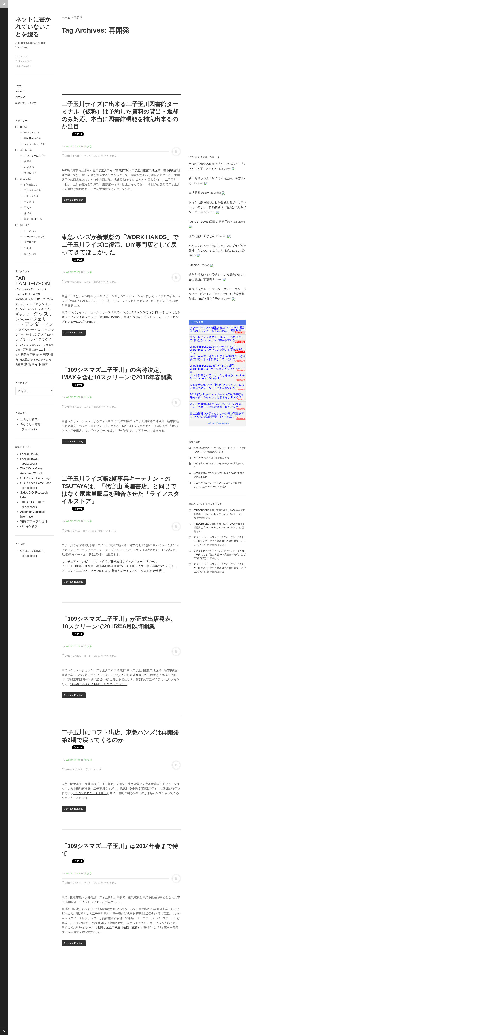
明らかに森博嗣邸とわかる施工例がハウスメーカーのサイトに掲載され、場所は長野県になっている (217, 207)
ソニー (19, 334)
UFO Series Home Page (35, 478)
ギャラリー (24, 314)
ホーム (66, 17)
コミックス (30, 196)
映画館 (39, 355)
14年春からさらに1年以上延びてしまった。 (98, 684)
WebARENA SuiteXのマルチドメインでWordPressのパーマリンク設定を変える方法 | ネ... (217, 348)
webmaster (73, 146)
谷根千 (19, 364)
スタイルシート (26, 329)
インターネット (32, 144)
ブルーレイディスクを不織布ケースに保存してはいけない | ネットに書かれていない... (217, 339)
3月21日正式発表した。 (134, 675)
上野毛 (35, 350)
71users (240, 332)
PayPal (19, 294)
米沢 (43, 359)
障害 (45, 364)
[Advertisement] (121, 64)
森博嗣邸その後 (199, 192)
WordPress (30, 138)
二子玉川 (46, 349)
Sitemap (20, 97)
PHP (27, 294)
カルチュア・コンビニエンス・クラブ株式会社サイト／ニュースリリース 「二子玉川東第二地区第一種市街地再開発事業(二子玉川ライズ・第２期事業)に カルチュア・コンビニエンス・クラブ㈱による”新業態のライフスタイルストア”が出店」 (119, 566)
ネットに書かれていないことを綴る (33, 26)
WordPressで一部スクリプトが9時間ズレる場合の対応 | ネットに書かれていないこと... (217, 358)
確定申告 (35, 359)
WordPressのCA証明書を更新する (211, 457)
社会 (26, 248)
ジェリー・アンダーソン (34, 321)
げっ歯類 (29, 184)
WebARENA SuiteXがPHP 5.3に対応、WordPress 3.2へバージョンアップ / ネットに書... (217, 367)
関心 (22, 225)
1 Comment (95, 769)
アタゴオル (30, 190)
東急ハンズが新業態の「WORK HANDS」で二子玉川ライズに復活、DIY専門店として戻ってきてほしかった (120, 244)
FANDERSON (32, 283)
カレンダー (21, 309)
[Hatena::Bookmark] (218, 423)
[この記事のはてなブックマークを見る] (233, 168)
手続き (27, 173)
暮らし (23, 150)
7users (240, 389)
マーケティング (32, 236)
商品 (26, 167)
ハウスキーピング (33, 155)
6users (240, 408)
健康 (26, 161)
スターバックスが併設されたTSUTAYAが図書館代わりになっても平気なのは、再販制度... (217, 329)
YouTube (48, 299)
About (19, 91)
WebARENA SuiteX (29, 299)
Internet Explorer (31, 289)
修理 (17, 354)
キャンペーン (34, 309)
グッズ (41, 313)
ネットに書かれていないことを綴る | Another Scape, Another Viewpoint (217, 377)
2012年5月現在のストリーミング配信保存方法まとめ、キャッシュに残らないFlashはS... (217, 396)
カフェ (48, 304)
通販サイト (33, 364)
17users (240, 351)
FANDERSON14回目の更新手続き (211, 221)
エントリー (199, 322)
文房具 (27, 242)
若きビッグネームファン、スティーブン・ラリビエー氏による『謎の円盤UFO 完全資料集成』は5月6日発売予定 (217, 293)
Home (18, 85)
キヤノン (46, 309)
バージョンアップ (35, 334)
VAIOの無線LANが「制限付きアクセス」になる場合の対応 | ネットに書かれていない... (217, 386)
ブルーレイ (28, 339)
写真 (26, 207)
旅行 (26, 213)
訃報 (48, 359)
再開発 (25, 354)
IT (21, 126)
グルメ (27, 230)
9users (240, 370)
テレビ (27, 202)
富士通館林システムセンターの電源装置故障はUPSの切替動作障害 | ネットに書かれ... (217, 415)
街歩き (27, 254)
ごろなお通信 (29, 419)
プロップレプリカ (38, 344)
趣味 (22, 178)
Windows (29, 132)
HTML (18, 289)
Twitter (35, 294)
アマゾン (38, 304)
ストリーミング (46, 329)
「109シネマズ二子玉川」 (90, 793)
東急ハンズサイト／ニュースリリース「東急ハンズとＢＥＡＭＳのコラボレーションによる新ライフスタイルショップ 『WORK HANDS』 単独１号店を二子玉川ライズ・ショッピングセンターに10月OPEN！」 (121, 317)
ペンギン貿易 (29, 526)
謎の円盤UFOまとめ (25, 103)
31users (240, 341)
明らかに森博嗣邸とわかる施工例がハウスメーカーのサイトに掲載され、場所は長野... (217, 406)
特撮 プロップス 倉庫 (34, 521)
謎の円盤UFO (31, 219)
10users (240, 360)
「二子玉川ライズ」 (89, 902)
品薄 (32, 354)
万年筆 (27, 349)
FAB (20, 278)
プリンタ (24, 344)
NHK (43, 289)
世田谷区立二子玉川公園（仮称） (119, 927)
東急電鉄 (24, 359)
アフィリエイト (23, 304)
